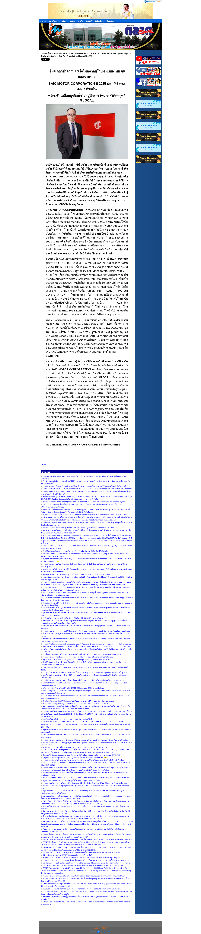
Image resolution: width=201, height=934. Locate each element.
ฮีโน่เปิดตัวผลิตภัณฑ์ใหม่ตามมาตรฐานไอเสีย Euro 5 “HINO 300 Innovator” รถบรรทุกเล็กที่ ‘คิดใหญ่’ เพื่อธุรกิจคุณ (82, 858)
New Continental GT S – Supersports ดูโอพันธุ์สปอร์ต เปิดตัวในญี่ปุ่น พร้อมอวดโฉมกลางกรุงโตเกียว (77, 574)
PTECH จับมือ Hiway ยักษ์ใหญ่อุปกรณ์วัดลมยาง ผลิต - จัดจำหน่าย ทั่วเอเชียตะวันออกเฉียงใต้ (75, 704)
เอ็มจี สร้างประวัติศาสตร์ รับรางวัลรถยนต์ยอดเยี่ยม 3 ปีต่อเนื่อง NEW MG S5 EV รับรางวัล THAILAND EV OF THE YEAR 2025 (87, 840)
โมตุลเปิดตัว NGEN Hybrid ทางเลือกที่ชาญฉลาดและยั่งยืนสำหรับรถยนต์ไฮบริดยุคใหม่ (73, 758)
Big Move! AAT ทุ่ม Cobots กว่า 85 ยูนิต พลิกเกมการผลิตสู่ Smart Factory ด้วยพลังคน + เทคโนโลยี (76, 660)
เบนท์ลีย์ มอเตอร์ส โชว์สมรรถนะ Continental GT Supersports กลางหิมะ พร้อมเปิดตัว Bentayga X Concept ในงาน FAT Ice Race (85, 740)
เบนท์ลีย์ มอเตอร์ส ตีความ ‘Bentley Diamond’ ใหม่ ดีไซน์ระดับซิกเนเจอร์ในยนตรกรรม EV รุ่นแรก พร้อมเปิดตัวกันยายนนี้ (84, 486)
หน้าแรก (43, 21)
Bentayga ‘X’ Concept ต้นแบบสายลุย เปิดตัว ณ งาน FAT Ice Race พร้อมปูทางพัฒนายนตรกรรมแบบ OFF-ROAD (81, 755)
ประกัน (80, 21)
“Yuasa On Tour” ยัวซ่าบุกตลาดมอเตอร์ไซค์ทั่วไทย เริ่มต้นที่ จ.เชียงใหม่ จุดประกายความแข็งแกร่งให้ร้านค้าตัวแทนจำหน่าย (86, 860)
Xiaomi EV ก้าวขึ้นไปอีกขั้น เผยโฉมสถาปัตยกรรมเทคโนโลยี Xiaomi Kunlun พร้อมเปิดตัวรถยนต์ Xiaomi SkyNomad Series (85, 515)
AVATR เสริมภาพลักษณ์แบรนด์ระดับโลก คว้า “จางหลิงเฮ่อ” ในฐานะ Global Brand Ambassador (75, 551)
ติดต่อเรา (110, 21)
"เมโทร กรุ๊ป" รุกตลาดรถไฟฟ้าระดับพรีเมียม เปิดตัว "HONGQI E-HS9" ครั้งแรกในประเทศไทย (75, 618)
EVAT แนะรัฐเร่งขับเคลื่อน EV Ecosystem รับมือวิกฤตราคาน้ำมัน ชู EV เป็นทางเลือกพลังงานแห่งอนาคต (79, 701)
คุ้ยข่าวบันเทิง (99, 21)
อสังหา (64, 21)
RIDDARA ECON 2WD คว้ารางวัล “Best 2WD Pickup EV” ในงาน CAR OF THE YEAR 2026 (75, 747)
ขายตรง (72, 21)
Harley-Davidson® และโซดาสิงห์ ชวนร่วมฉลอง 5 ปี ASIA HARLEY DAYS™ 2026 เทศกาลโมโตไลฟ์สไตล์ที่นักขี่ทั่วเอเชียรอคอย (87, 489)
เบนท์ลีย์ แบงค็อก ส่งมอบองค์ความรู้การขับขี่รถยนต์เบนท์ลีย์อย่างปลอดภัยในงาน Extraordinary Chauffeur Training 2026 (84, 502)
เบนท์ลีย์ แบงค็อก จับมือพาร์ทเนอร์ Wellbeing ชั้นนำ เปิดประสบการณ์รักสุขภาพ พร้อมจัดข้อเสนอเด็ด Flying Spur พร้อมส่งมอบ (86, 631)
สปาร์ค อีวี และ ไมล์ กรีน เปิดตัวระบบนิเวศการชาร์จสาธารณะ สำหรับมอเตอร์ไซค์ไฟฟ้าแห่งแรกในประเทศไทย (81, 889)
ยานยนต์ (89, 21)
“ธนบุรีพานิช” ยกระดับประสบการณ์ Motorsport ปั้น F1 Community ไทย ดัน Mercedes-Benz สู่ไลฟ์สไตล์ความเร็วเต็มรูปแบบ (85, 672)
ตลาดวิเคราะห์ (54, 21)
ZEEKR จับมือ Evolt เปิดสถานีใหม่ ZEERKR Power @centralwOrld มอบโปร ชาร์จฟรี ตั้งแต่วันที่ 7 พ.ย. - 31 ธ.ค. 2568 (83, 866)
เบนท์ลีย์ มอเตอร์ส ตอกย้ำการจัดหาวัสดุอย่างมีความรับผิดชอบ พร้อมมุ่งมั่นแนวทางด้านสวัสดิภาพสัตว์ (78, 657)
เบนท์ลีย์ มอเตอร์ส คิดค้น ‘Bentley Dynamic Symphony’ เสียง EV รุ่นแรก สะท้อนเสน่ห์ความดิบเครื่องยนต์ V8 (80, 528)
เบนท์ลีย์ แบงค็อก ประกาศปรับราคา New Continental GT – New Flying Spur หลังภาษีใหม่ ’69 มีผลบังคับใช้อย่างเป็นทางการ (85, 783)
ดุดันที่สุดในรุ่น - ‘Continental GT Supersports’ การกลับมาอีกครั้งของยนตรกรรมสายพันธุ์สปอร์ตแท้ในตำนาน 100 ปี (82, 853)
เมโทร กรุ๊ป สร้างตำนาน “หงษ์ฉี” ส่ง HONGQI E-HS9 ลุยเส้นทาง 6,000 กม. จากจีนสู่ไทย (73, 688)
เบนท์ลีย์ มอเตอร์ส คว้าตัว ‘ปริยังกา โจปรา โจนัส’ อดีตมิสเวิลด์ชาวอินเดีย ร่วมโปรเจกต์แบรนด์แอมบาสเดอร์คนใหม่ (83, 680)
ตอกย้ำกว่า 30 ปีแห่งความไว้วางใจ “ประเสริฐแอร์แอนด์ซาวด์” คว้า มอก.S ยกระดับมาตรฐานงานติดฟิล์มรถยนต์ (82, 654)
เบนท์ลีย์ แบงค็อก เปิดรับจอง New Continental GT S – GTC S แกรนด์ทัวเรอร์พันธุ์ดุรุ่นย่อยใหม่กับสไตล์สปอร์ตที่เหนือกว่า (84, 760)
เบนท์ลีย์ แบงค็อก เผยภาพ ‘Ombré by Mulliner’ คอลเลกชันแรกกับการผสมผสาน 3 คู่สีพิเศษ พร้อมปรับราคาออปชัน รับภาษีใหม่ (86, 778)
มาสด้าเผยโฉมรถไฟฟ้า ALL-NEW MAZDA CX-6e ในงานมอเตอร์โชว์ (67, 719)
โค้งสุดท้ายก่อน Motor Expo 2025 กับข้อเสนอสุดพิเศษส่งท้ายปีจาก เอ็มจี (67, 855)
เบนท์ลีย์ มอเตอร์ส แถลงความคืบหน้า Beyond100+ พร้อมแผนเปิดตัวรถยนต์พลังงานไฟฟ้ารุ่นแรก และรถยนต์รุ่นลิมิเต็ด (84, 876)
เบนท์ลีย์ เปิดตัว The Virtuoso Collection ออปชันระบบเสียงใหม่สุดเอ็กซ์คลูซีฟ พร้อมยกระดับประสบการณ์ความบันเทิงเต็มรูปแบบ (87, 644)
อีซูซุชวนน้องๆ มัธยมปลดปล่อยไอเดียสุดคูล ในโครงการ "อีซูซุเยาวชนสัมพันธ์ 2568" (72, 780)
